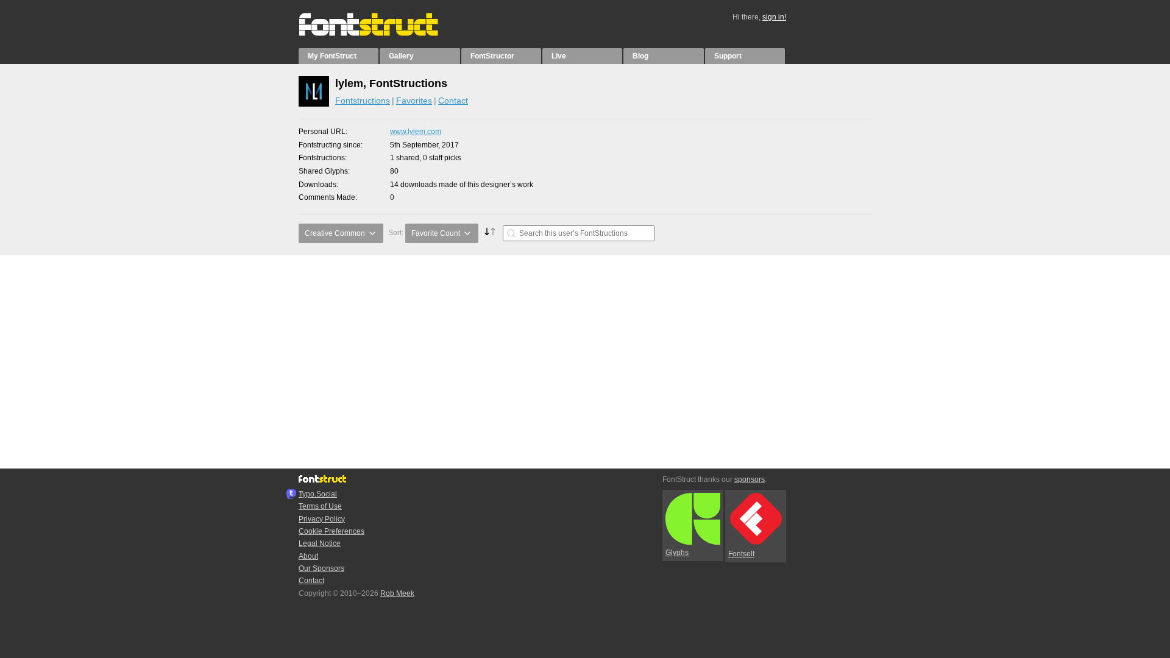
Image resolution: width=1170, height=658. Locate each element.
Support (728, 56)
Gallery (401, 56)
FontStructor (492, 56)
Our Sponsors (321, 568)
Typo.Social (318, 494)
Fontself (741, 554)
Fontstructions (362, 100)
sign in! (774, 17)
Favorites (414, 100)
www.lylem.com (415, 131)
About (308, 556)
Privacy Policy (322, 519)
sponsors (749, 479)
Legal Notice (320, 543)
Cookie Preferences (331, 531)
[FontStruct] (381, 33)
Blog (640, 56)
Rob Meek (397, 593)
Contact (453, 100)
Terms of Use (320, 506)
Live (558, 56)
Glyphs (677, 552)
